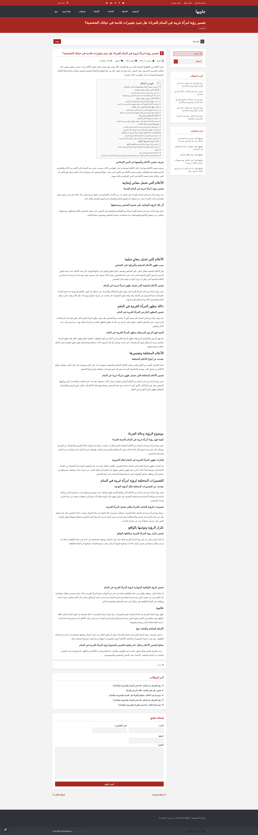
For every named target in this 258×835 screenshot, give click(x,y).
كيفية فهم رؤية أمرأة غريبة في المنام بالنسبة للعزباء (140, 127)
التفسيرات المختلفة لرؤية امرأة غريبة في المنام (140, 132)
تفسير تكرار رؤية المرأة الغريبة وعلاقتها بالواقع (142, 144)
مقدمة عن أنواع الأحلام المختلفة (147, 118)
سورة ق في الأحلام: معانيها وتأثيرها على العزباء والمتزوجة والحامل (135, 695)
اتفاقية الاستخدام (182, 817)
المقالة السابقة (158, 794)
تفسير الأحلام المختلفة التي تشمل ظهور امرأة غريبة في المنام (137, 121)
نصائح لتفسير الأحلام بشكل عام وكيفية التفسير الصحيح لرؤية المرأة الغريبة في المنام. (129, 155)
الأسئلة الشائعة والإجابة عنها (148, 153)
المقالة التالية (59, 794)
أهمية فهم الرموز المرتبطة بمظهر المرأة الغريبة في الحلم (139, 112)
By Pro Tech (77, 831)
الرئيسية (135, 11)
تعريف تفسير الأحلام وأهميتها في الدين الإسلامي (140, 87)
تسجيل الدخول (200, 3)
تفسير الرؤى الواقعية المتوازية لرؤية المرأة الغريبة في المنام (138, 147)
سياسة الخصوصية (199, 817)
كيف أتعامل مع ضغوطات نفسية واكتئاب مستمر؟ (188, 161)
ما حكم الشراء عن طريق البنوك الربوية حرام (188, 169)
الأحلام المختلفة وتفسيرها (149, 115)
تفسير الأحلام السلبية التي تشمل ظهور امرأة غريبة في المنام (138, 104)
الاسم (161, 725)
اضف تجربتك (176, 3)
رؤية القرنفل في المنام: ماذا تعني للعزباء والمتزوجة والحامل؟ (137, 685)
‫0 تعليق (117, 60)
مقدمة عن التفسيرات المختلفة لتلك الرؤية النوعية (141, 135)
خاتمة (157, 150)
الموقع (161, 736)
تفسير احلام (130, 60)
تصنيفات (82, 11)
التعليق (160, 745)
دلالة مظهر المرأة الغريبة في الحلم (145, 107)
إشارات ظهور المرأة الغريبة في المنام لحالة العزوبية (140, 130)
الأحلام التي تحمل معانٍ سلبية (147, 98)
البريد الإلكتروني (120, 725)
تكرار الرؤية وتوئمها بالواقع (148, 141)
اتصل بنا (162, 817)
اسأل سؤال (188, 3)
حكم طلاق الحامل (187, 154)
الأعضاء (96, 11)
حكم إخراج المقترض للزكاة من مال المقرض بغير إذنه (190, 139)
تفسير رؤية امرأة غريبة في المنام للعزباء (144, 93)
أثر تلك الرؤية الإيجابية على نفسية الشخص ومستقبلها (140, 95)
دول (56, 11)
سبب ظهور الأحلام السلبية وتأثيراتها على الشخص (141, 101)
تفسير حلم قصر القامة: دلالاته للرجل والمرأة (143, 690)
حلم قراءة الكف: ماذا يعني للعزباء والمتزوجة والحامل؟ (139, 705)
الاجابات (111, 11)
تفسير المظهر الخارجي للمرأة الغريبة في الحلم (142, 110)
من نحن (171, 817)
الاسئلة (125, 11)
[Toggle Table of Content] (158, 83)
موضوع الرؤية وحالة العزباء (148, 124)
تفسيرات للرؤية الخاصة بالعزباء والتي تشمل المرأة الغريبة (138, 138)
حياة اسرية (66, 11)
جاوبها (201, 11)
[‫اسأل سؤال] (5, 829)
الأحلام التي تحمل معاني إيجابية (147, 90)
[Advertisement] (109, 238)
